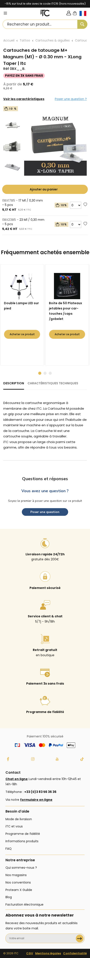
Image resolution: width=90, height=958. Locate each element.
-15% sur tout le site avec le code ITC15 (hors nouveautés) (45, 4)
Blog (8, 897)
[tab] (13, 385)
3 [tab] (50, 373)
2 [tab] (45, 373)
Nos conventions (18, 882)
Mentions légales (48, 953)
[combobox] (45, 24)
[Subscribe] (79, 938)
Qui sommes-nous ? (21, 867)
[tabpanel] (22, 315)
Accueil (8, 40)
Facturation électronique (24, 904)
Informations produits (21, 841)
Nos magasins (16, 875)
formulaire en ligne (36, 799)
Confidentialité (75, 953)
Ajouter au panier (44, 189)
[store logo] (45, 13)
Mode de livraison (18, 819)
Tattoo (25, 40)
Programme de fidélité (22, 834)
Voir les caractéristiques (23, 99)
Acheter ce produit (22, 334)
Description (13, 383)
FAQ (8, 848)
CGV (29, 953)
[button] (85, 16)
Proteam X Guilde (18, 890)
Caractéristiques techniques (53, 383)
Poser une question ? (71, 99)
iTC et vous (14, 826)
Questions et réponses (45, 479)
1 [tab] (39, 373)
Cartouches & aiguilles (52, 40)
